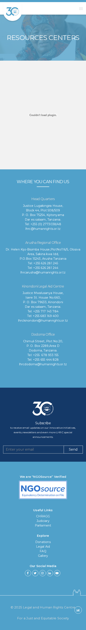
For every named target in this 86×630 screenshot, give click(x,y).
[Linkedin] (50, 573)
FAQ (43, 551)
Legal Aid (43, 546)
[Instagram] (42, 573)
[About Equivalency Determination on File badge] (43, 491)
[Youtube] (57, 573)
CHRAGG (43, 516)
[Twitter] (35, 573)
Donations (43, 542)
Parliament (43, 525)
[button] (81, 9)
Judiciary (43, 521)
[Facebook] (28, 573)
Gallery (43, 556)
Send (73, 449)
